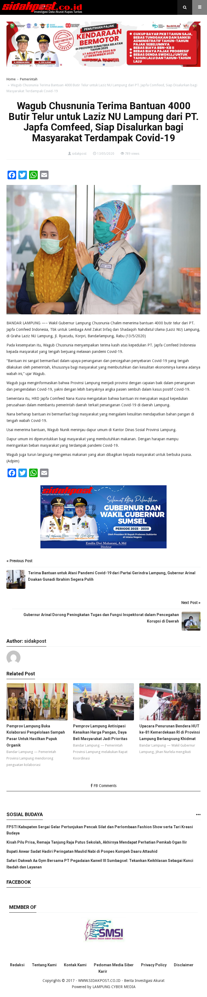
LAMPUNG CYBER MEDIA (114, 987)
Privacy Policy (154, 965)
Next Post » (191, 602)
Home (11, 79)
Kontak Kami (75, 965)
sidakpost (79, 154)
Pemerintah (28, 79)
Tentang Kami (44, 965)
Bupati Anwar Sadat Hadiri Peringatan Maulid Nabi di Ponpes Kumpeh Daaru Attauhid (81, 851)
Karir (102, 971)
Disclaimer (184, 965)
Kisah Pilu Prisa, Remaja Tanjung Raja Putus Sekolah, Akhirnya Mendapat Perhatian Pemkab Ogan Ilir (96, 842)
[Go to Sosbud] (198, 815)
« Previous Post (19, 561)
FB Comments (104, 785)
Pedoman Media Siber (114, 965)
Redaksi (17, 965)
